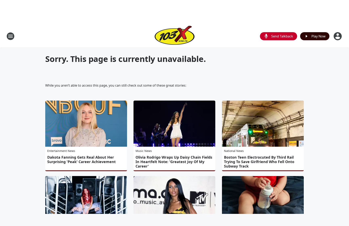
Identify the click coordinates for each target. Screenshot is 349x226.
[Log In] (338, 36)
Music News (144, 151)
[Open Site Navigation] (10, 36)
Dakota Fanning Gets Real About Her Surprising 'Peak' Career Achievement (81, 159)
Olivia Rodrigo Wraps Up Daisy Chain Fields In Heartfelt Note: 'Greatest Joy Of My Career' (174, 161)
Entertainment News (61, 151)
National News (234, 151)
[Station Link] (175, 36)
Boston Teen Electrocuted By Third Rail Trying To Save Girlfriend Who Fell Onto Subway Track (259, 161)
